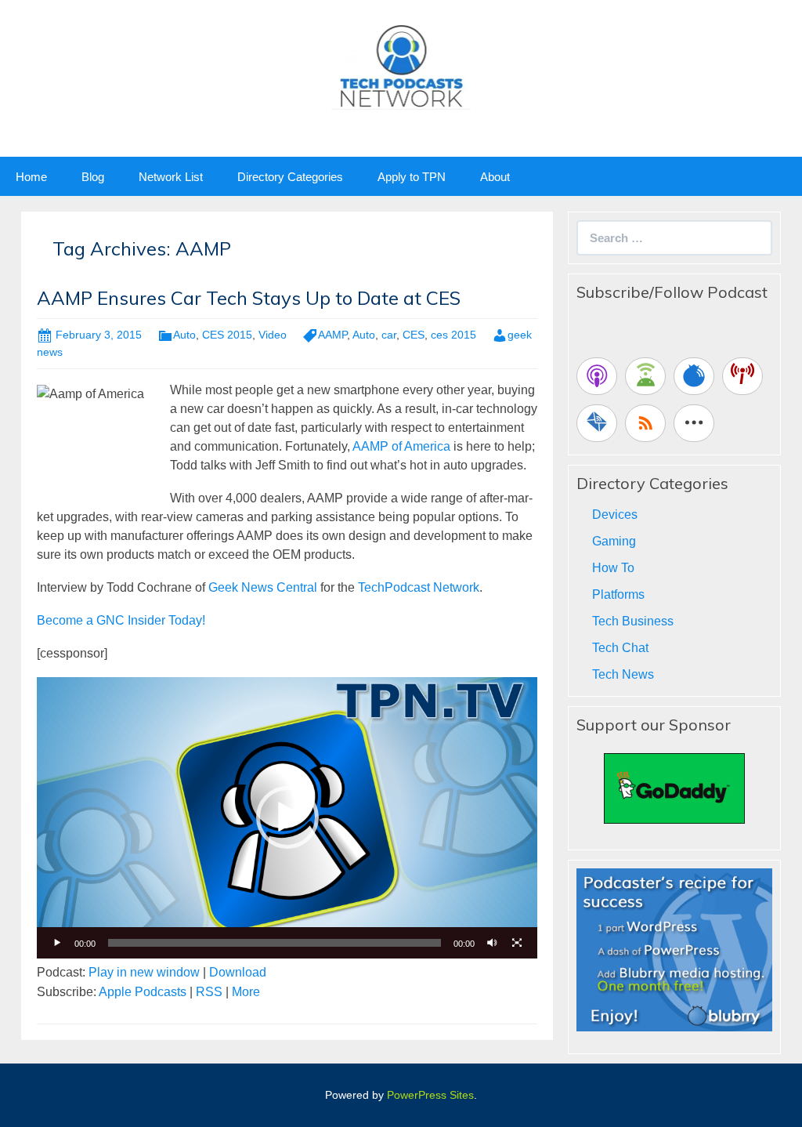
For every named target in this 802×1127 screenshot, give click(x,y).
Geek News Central (262, 587)
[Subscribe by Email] (596, 423)
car (388, 334)
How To (613, 567)
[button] (287, 817)
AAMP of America (401, 446)
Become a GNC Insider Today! (121, 620)
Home (31, 176)
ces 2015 (453, 334)
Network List (171, 176)
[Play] (57, 943)
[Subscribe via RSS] (645, 423)
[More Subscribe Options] (694, 423)
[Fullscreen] (517, 943)
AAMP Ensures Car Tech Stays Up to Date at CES (249, 298)
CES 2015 (227, 334)
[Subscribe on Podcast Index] (742, 376)
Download (237, 972)
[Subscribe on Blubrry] (694, 376)
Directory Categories (290, 176)
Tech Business (633, 621)
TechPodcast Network (418, 587)
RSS (209, 991)
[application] (287, 817)
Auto (184, 334)
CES (413, 334)
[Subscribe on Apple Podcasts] (596, 376)
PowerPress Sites (430, 1095)
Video (272, 334)
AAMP (332, 334)
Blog (92, 176)
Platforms (618, 594)
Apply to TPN (412, 176)
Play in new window (144, 972)
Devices (615, 514)
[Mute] (492, 943)
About (495, 176)
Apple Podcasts (142, 991)
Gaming (614, 541)
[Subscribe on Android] (645, 376)
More (246, 991)
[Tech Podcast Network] (401, 65)
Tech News (623, 674)
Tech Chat (620, 647)
